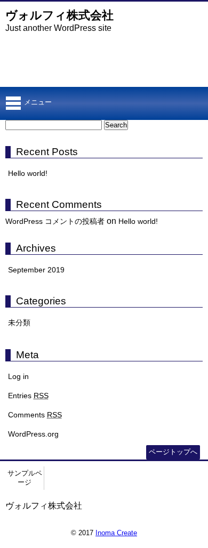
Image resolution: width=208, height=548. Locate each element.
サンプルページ (24, 477)
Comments (35, 414)
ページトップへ (173, 452)
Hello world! (27, 173)
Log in (18, 376)
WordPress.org (33, 434)
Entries (28, 395)
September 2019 (36, 269)
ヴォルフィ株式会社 (59, 15)
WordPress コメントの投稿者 (55, 221)
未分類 (19, 322)
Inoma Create (116, 533)
